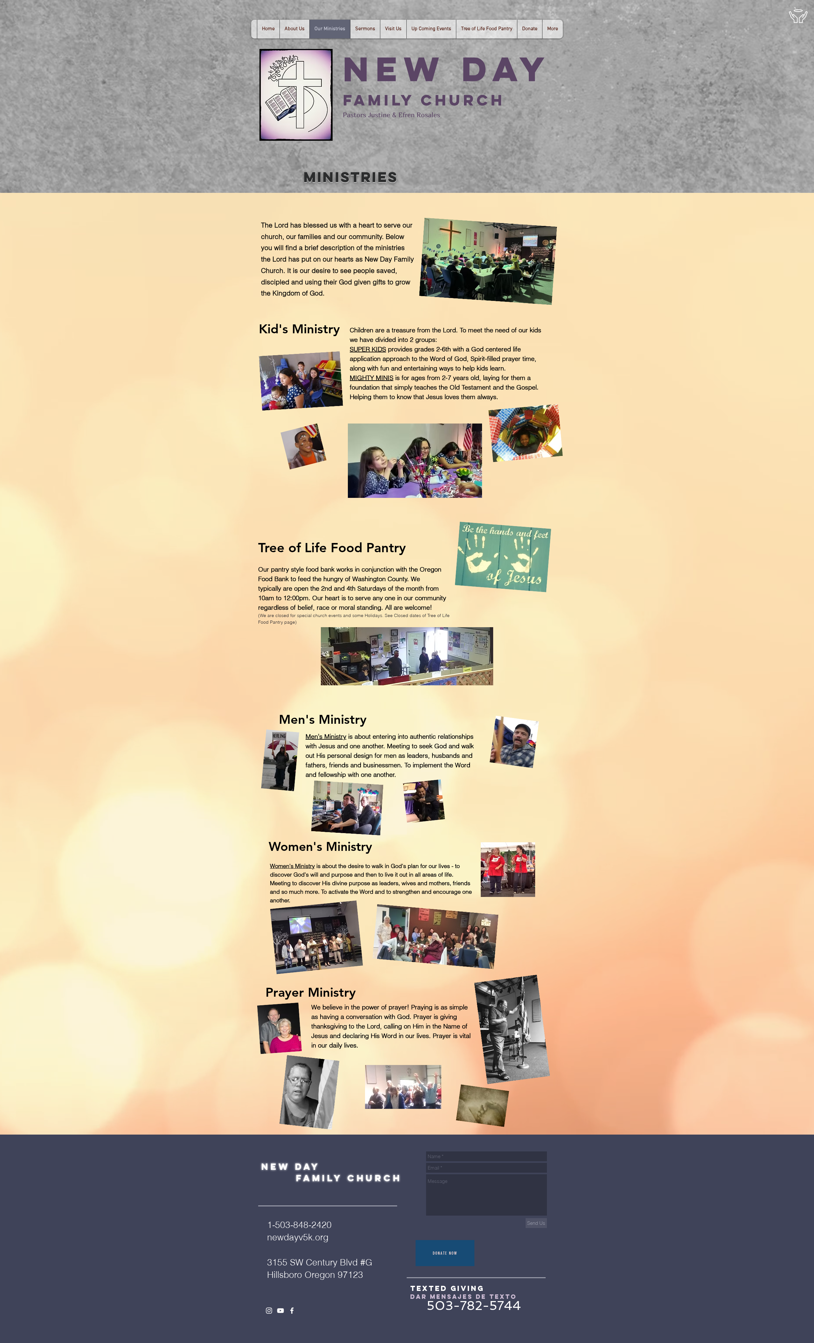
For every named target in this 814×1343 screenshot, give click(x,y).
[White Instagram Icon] (269, 1310)
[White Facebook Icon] (292, 1310)
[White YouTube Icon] (280, 1310)
